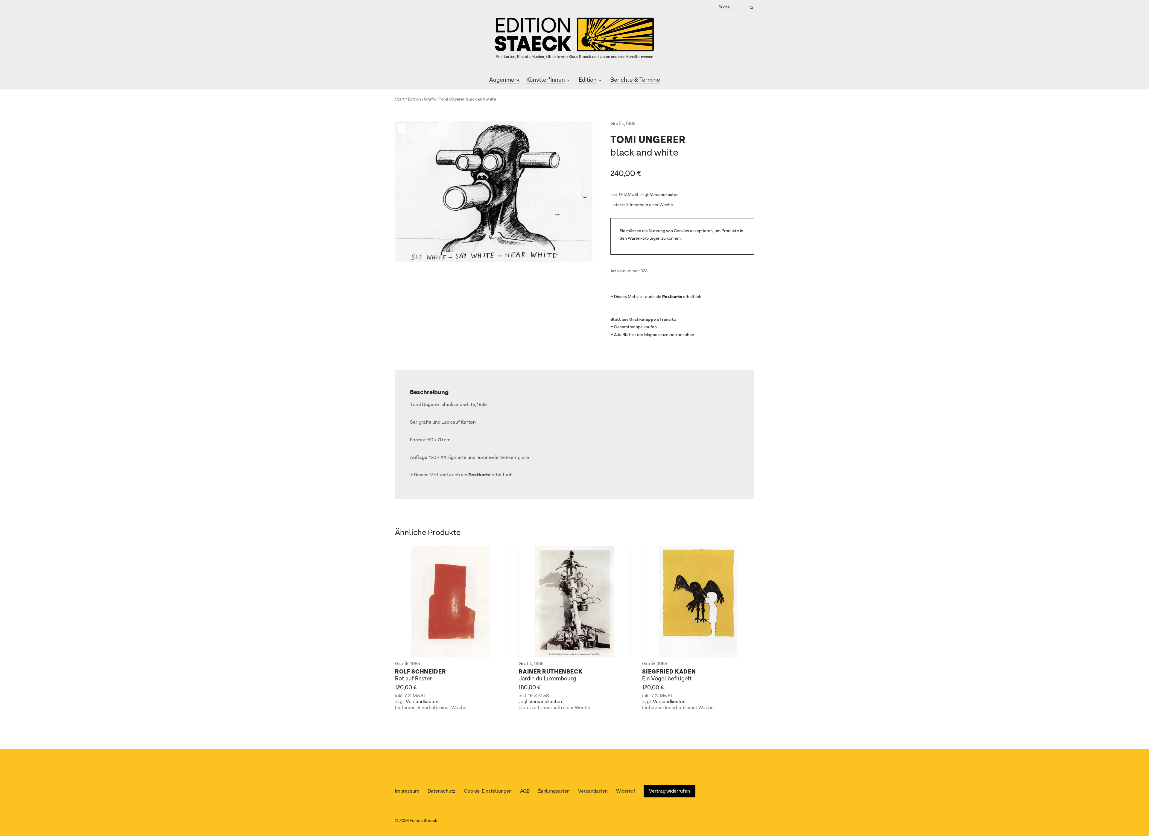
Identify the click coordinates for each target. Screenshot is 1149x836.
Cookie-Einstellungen (488, 791)
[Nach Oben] (1142, 820)
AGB (525, 791)
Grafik (430, 99)
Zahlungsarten (554, 791)
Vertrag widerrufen (669, 791)
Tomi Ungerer (451, 99)
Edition (588, 80)
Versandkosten (664, 195)
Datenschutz (441, 791)
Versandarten (593, 791)
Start (400, 99)
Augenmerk (504, 80)
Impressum (407, 791)
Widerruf (625, 791)
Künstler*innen (545, 80)
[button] (402, 128)
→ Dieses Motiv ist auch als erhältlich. (656, 297)
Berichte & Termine (635, 80)
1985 (631, 123)
